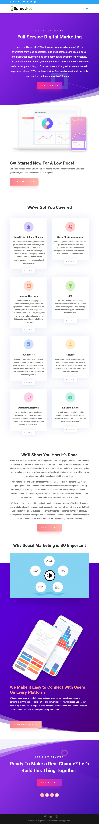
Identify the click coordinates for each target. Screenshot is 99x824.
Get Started (49, 86)
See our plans (24, 182)
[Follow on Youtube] (57, 795)
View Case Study (25, 725)
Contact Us (49, 782)
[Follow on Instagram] (52, 795)
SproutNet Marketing (56, 821)
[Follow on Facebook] (42, 795)
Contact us (49, 528)
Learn (28, 271)
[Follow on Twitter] (47, 795)
